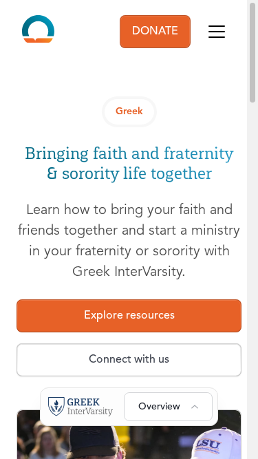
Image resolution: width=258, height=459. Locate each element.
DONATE (155, 31)
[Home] (38, 31)
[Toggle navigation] (216, 31)
